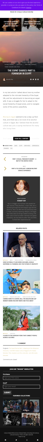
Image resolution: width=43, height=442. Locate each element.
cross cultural (19, 260)
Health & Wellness (15, 297)
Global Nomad (9, 64)
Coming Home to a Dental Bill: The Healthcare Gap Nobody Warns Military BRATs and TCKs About (19, 300)
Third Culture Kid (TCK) (12, 66)
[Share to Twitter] (33, 79)
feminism (6, 148)
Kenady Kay (9, 79)
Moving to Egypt (9, 117)
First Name (6, 374)
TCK (11, 148)
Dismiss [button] (28, 8)
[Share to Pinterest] (38, 79)
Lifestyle (19, 64)
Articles (5, 62)
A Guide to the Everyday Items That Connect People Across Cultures (20, 336)
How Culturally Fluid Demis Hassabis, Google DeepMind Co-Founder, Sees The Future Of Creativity (20, 263)
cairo (15, 145)
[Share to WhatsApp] (27, 440)
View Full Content (21, 138)
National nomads (30, 64)
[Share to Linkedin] (35, 79)
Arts (11, 260)
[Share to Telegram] (37, 440)
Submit (7, 392)
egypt (20, 145)
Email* (5, 383)
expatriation (35, 145)
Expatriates (15, 62)
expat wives (27, 145)
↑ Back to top (21, 436)
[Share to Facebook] (31, 79)
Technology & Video (31, 260)
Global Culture (27, 62)
